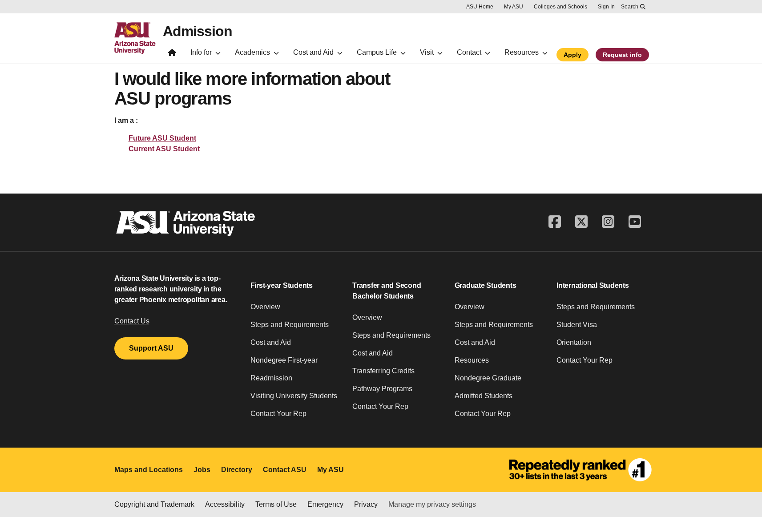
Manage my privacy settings (432, 504)
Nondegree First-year (284, 360)
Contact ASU (284, 469)
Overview (265, 307)
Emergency (325, 504)
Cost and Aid (270, 342)
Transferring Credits (383, 371)
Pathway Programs (382, 388)
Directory (236, 469)
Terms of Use (276, 504)
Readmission (271, 378)
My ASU (513, 6)
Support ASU (151, 348)
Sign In (606, 6)
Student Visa (576, 324)
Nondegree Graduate (488, 378)
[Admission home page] (172, 54)
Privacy (366, 504)
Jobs (202, 469)
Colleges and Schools (560, 6)
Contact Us (131, 321)
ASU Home (479, 6)
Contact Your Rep (278, 413)
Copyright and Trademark (154, 504)
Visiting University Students (293, 396)
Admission (197, 31)
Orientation (573, 342)
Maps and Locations (148, 469)
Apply (572, 54)
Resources (472, 360)
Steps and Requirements (289, 324)
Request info (622, 54)
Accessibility (225, 504)
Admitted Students (483, 396)
